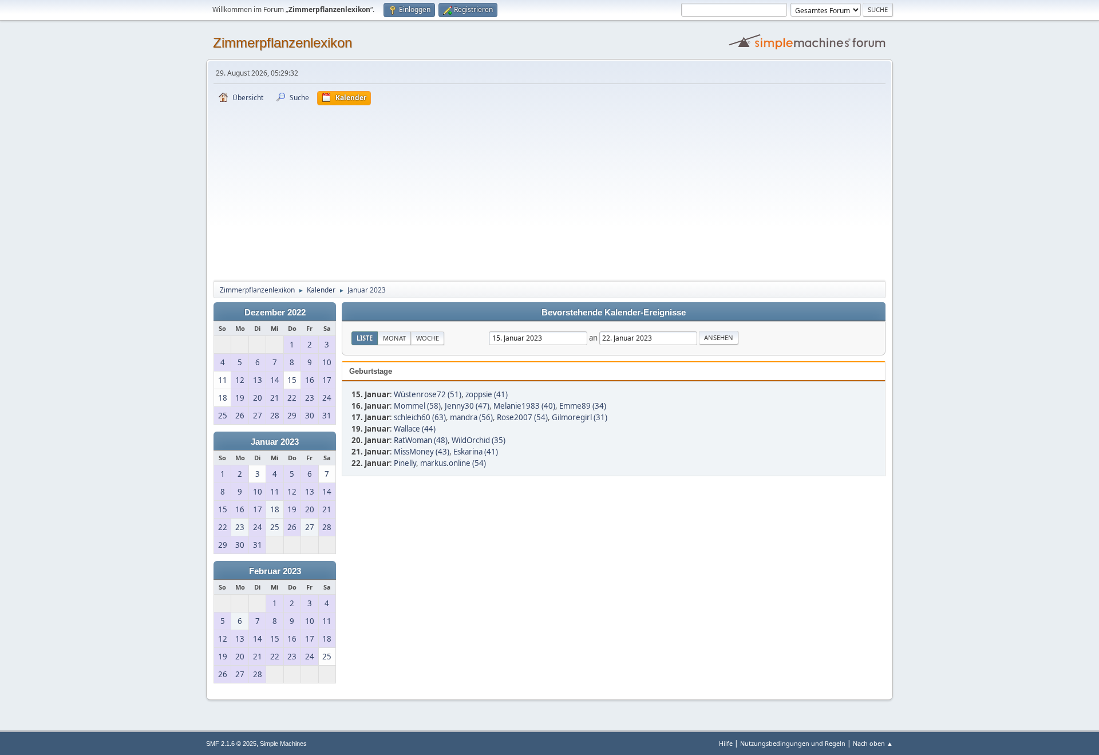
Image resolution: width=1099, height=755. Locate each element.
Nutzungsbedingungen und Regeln (792, 743)
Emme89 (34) (582, 406)
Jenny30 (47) (467, 406)
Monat (394, 338)
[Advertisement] (549, 191)
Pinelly (405, 463)
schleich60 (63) (420, 417)
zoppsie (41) (486, 394)
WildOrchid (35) (478, 440)
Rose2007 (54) (522, 417)
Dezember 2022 (275, 312)
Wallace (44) (415, 429)
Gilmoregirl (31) (579, 417)
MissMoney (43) (421, 451)
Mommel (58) (417, 406)
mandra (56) (471, 417)
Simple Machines (283, 743)
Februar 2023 (275, 571)
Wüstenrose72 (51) (427, 394)
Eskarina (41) (475, 451)
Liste (365, 338)
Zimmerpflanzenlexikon (282, 42)
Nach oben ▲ (873, 743)
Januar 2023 (275, 441)
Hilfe (726, 743)
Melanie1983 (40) (524, 406)
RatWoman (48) (421, 440)
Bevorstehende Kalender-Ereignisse (613, 312)
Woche (427, 338)
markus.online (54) (453, 463)
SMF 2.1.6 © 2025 (231, 743)
